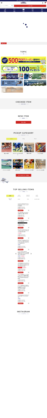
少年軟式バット (3, 329)
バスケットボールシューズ (5, 377)
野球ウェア (3, 336)
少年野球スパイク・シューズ (6, 334)
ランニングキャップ (27, 417)
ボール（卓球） (26, 364)
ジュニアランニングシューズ (29, 410)
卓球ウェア (26, 362)
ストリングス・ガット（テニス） (29, 324)
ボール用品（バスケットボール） (6, 384)
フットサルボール (27, 309)
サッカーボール (27, 307)
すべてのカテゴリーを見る (23, 175)
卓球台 (25, 367)
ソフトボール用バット (4, 331)
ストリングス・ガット (4, 359)
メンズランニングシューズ (28, 407)
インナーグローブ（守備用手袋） (6, 342)
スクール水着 (3, 410)
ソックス (25, 337)
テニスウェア (26, 334)
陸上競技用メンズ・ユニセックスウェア (8, 294)
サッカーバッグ (26, 311)
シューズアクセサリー (28, 297)
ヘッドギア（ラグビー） (28, 397)
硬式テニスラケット (27, 319)
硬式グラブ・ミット (4, 319)
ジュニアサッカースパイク (28, 292)
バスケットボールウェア (5, 379)
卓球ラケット (26, 357)
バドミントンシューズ (26, 7)
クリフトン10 (20, 7)
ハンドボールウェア (4, 395)
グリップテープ (26, 327)
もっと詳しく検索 (30, 5)
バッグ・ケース (3, 346)
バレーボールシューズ (28, 377)
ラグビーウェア (26, 395)
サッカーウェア (26, 301)
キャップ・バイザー (27, 336)
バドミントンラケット (4, 357)
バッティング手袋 (4, 341)
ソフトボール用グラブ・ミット (6, 324)
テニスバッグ (26, 332)
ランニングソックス (27, 415)
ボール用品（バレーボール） (29, 384)
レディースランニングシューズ (29, 408)
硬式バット (3, 326)
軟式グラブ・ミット (4, 321)
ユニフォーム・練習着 (4, 339)
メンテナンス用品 (4, 347)
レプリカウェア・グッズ (5, 380)
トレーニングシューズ (28, 294)
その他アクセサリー (4, 299)
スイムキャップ (3, 412)
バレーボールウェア (27, 379)
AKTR (31, 7)
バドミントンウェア (4, 362)
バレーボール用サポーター (29, 380)
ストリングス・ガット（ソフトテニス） (30, 326)
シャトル (2, 364)
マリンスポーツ (3, 417)
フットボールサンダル (28, 299)
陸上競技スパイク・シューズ (6, 291)
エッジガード (26, 329)
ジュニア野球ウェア (4, 337)
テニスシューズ (27, 331)
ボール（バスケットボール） (5, 382)
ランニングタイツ (27, 413)
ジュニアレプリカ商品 (28, 306)
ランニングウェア (27, 412)
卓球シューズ (26, 360)
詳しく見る (23, 122)
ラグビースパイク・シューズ (29, 394)
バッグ (2, 367)
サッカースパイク (27, 291)
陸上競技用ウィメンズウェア (6, 296)
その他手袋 (3, 344)
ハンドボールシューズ (5, 394)
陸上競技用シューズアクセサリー (7, 292)
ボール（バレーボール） (28, 382)
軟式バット (3, 327)
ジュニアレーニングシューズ (29, 296)
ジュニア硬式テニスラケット (29, 321)
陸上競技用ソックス (4, 297)
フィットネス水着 (4, 408)
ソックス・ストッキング (5, 349)
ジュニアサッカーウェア (28, 302)
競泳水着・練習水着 (4, 407)
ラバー (25, 359)
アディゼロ (15, 7)
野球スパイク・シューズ (5, 332)
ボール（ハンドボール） (5, 397)
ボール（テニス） (27, 339)
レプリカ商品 (26, 304)
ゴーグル (2, 413)
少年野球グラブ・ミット (5, 322)
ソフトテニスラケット (27, 322)
